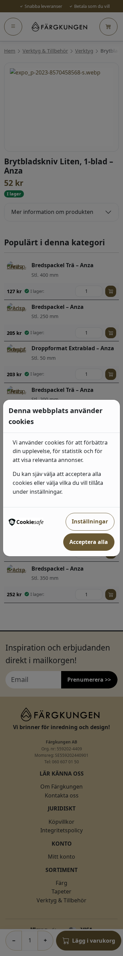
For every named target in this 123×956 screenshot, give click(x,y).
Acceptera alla (88, 542)
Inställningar (90, 521)
